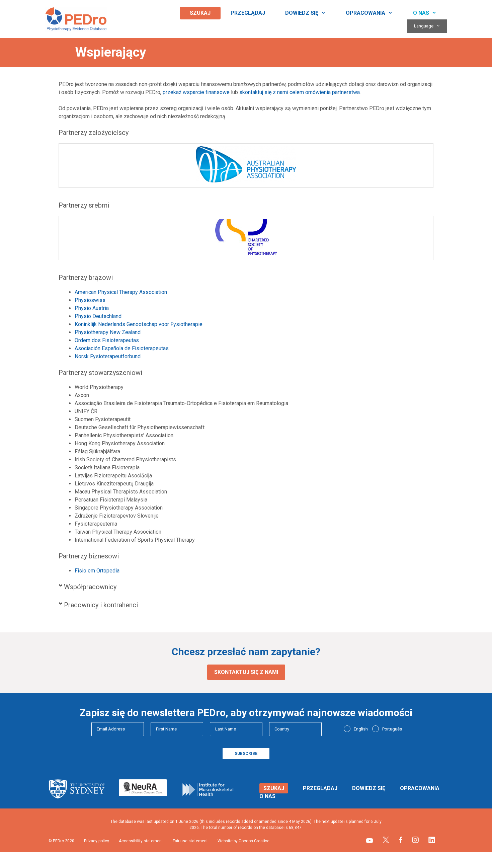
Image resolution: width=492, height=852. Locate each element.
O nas (421, 13)
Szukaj (200, 13)
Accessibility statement (141, 841)
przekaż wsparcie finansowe (196, 92)
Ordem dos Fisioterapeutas (107, 340)
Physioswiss (90, 300)
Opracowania (365, 13)
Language (423, 25)
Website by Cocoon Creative (243, 841)
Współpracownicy (90, 587)
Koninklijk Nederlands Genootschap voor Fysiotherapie (138, 324)
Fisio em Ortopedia (97, 570)
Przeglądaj (248, 13)
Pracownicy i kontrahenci (101, 605)
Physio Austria (92, 308)
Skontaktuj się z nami (246, 672)
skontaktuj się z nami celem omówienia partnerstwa (299, 92)
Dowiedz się (301, 13)
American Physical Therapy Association (121, 292)
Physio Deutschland (98, 316)
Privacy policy (96, 841)
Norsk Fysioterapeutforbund (108, 356)
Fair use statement (190, 841)
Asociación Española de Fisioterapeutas (122, 348)
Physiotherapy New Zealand (108, 332)
